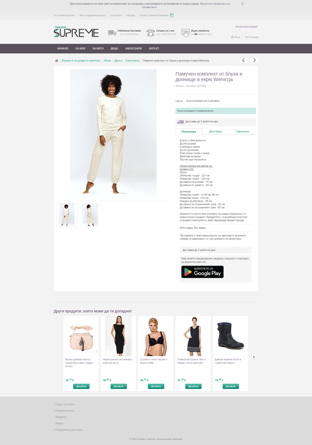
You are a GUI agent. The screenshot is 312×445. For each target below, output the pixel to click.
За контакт (116, 15)
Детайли (81, 386)
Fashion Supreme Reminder (154, 15)
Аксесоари (133, 48)
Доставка (215, 131)
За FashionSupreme (64, 15)
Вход (237, 37)
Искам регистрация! (246, 26)
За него (98, 48)
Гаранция (242, 131)
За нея (80, 48)
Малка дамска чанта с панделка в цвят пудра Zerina (79, 363)
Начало (62, 48)
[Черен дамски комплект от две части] (243, 60)
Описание (188, 131)
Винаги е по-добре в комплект (81, 60)
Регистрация (252, 37)
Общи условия (64, 404)
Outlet (154, 48)
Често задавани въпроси (92, 15)
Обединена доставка (68, 429)
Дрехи (118, 60)
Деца (114, 48)
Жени (107, 60)
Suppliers (61, 417)
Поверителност (65, 410)
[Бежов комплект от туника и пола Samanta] (254, 60)
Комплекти (132, 60)
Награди (130, 15)
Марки (59, 423)
